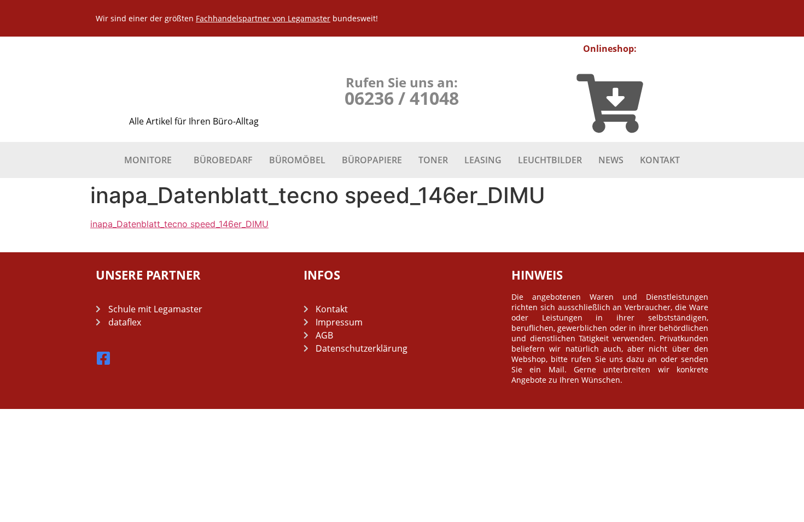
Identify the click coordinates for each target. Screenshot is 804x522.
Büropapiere (372, 160)
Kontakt (660, 160)
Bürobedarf (223, 160)
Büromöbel (297, 160)
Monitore (148, 160)
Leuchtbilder (550, 160)
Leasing (483, 160)
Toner (433, 160)
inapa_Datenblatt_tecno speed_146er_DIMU (179, 223)
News (611, 160)
